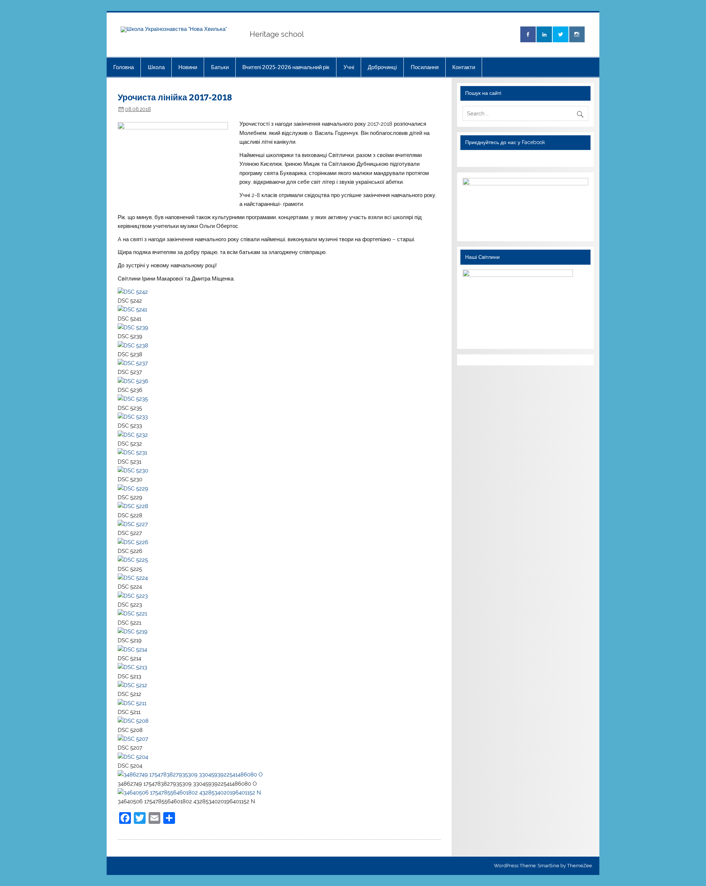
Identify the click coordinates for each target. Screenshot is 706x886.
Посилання (425, 67)
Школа (156, 67)
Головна (123, 67)
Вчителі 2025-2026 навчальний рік (285, 67)
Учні (348, 67)
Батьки (220, 67)
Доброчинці (382, 67)
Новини (187, 67)
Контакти (463, 67)
